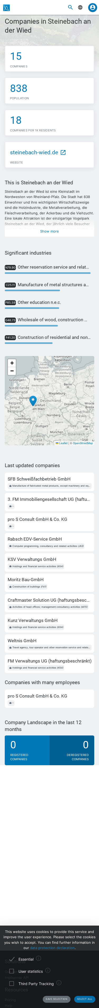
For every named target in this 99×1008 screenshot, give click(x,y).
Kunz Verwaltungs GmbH (33, 620)
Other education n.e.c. (33, 302)
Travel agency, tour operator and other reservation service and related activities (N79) (52, 647)
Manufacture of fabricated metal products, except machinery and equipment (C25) (52, 485)
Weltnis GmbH (22, 640)
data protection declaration (52, 948)
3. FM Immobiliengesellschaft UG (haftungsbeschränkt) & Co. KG (50, 499)
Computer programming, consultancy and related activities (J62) (48, 546)
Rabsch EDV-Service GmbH (35, 539)
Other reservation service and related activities (48, 267)
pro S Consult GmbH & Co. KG (37, 519)
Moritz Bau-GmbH (26, 579)
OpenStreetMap (83, 443)
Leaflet (63, 443)
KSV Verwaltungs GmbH (32, 559)
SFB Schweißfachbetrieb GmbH (39, 479)
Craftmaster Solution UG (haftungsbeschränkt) (50, 600)
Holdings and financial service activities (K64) (37, 566)
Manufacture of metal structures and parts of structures (48, 284)
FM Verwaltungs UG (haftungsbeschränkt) (50, 661)
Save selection (56, 998)
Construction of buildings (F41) (29, 586)
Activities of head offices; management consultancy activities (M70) (50, 606)
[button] (33, 401)
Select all (84, 998)
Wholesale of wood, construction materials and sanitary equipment (48, 319)
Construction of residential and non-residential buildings (48, 337)
